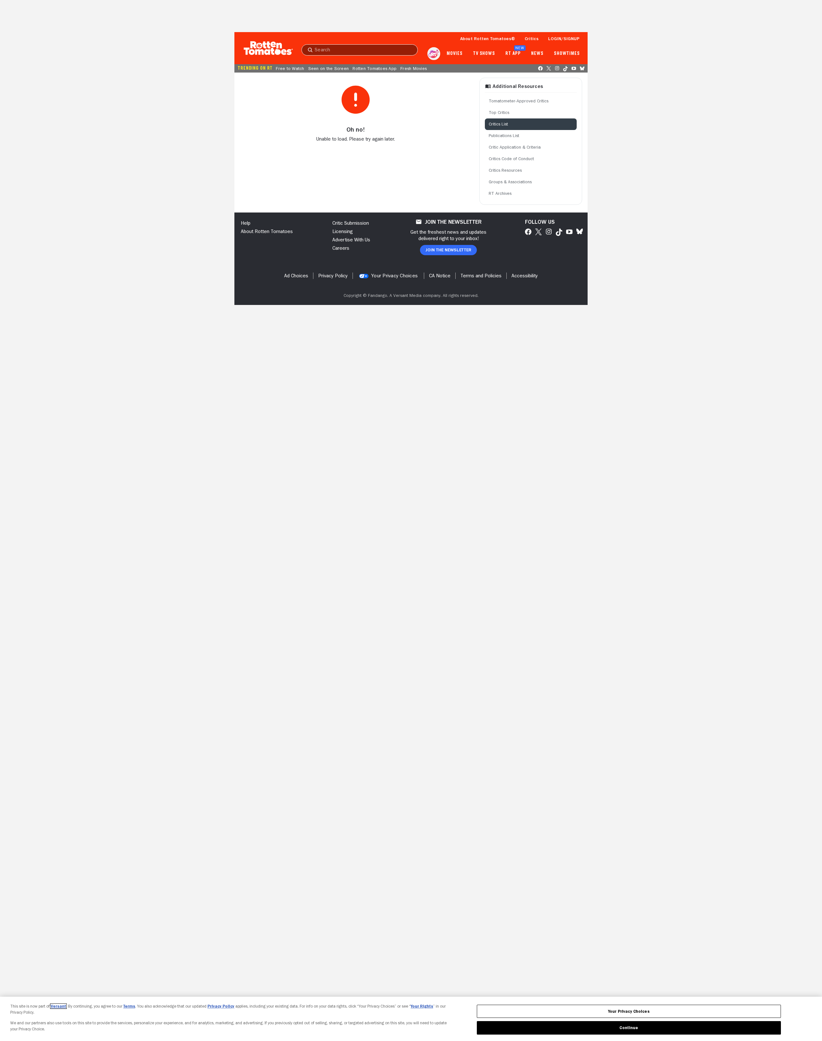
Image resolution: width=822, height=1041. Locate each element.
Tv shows (484, 53)
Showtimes (567, 53)
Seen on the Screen (328, 68)
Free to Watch (290, 68)
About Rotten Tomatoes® (487, 38)
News (537, 53)
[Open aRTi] (434, 54)
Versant (58, 1006)
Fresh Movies (413, 68)
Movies (454, 53)
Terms (129, 1006)
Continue (628, 1028)
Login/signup (564, 38)
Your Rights (422, 1006)
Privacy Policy (220, 1006)
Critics (531, 38)
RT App (512, 53)
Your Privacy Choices (394, 275)
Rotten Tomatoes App (375, 68)
